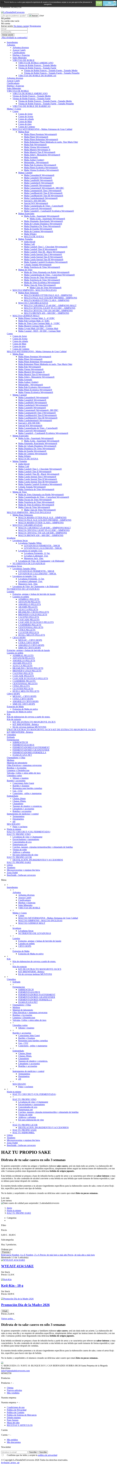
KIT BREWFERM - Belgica (26, 724)
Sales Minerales (20, 57)
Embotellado (12, 796)
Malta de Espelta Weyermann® (38, 229)
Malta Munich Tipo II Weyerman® (39, 152)
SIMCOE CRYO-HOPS (29, 648)
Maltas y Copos (14, 109)
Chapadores (18, 803)
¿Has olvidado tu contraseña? (14, 37)
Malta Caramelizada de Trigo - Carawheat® (43, 206)
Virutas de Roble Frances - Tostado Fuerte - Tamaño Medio (50, 70)
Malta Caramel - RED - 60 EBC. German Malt (39, 331)
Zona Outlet (12, 1143)
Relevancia (6, 1255)
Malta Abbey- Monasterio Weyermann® (42, 155)
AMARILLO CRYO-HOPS (31, 645)
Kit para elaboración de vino (25, 854)
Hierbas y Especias (21, 55)
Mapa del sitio (13, 1422)
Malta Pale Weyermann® (35, 144)
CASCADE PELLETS (29, 619)
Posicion (5, 1252)
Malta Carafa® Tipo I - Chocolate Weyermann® (45, 247)
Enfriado (11, 737)
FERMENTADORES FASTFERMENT (31, 747)
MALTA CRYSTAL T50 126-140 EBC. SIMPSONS (48, 310)
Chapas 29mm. (19, 801)
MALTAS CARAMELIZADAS (33, 303)
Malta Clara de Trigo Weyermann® (40, 285)
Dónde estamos (14, 1417)
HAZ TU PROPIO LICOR (19, 857)
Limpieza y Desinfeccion (18, 770)
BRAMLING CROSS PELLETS (33, 612)
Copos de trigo (25, 124)
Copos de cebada (26, 119)
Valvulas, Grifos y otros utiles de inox (24, 773)
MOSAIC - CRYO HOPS (30, 640)
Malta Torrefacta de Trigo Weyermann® (42, 267)
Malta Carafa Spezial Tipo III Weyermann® (43, 259)
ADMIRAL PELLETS (28, 599)
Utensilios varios (14, 775)
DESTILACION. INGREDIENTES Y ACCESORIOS (38, 860)
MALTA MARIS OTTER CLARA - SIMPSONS (46, 300)
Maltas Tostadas (25, 239)
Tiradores (11, 1137)
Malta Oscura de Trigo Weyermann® (40, 277)
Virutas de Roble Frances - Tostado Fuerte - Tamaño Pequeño (51, 73)
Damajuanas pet (20, 844)
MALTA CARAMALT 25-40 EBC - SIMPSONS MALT (50, 305)
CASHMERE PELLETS (29, 625)
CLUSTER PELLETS (28, 632)
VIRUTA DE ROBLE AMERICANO (35, 63)
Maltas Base (23, 132)
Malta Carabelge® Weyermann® (39, 183)
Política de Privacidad (16, 1410)
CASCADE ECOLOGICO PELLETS (36, 622)
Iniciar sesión (7, 35)
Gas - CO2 (17, 791)
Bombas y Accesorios (16, 768)
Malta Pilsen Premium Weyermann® (40, 134)
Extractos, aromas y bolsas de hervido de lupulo (34, 594)
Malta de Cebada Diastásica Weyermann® (43, 224)
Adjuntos (11, 45)
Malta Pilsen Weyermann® (36, 137)
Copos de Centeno (26, 126)
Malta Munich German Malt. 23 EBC (35, 326)
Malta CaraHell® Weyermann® (38, 180)
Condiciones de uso (16, 1407)
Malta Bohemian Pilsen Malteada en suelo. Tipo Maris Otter (51, 142)
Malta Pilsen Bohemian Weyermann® (41, 139)
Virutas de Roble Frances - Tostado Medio (37, 65)
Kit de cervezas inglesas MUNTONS (29, 727)
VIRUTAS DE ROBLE (24, 60)
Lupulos (10, 591)
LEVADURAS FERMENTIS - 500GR (42, 545)
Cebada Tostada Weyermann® (38, 264)
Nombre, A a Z (19, 1255)
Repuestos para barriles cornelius (27, 788)
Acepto (99, 3)
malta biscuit (29, 241)
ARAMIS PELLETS (28, 607)
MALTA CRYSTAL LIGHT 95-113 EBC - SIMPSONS (49, 308)
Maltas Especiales (26, 213)
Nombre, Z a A (33, 1255)
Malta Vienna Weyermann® (36, 147)
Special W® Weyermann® (36, 203)
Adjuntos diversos (21, 47)
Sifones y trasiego (21, 778)
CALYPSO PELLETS (28, 617)
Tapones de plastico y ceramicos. (27, 806)
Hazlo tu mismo (14, 1091)
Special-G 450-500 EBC (35, 201)
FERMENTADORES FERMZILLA (29, 752)
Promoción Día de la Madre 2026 (25, 1305)
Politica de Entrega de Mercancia (22, 1415)
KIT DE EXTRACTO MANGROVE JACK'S (34, 722)
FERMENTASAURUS (23, 745)
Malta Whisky (30, 234)
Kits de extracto (14, 719)
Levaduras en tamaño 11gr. (30, 550)
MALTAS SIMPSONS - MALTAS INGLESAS (35, 290)
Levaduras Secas (20, 540)
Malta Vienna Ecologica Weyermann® (41, 170)
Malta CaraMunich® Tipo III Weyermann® (43, 195)
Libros (10, 1135)
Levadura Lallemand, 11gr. (36, 556)
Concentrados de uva (22, 842)
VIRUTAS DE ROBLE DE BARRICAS (37, 75)
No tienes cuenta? (27, 26)
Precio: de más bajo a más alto (54, 1255)
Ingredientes (12, 887)
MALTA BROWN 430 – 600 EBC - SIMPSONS (46, 313)
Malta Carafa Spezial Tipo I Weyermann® (43, 254)
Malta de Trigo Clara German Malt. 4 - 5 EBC (39, 323)
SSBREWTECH (20, 742)
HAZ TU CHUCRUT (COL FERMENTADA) (28, 831)
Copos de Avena (25, 116)
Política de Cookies (15, 1412)
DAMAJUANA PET (22, 755)
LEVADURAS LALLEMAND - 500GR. (43, 548)
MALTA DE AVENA (34, 236)
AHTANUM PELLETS (29, 602)
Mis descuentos (14, 1442)
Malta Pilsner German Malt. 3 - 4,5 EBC (36, 318)
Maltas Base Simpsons (28, 292)
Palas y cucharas (20, 826)
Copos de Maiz (25, 121)
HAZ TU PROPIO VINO (19, 834)
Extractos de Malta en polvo (25, 709)
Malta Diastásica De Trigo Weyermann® (42, 226)
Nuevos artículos (14, 1390)
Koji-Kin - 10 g (12, 1285)
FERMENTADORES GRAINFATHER (31, 750)
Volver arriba (8, 1318)
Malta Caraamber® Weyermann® (39, 175)
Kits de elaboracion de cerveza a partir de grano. (28, 717)
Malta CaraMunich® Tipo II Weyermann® (43, 193)
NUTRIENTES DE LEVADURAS (29, 563)
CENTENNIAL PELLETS (30, 627)
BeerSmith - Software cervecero (21, 1145)
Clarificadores (19, 52)
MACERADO (13, 824)
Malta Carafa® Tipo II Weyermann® (40, 249)
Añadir (5, 1311)
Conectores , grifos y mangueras (27, 793)
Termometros (18, 816)
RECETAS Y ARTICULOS (20, 1425)
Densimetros (18, 819)
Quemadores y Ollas (16, 757)
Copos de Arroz (25, 114)
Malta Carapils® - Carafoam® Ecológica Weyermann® (49, 211)
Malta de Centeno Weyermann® (38, 231)
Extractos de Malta (15, 706)
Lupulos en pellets (21, 596)
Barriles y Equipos (21, 786)
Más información (109, 4)
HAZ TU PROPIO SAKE (19, 862)
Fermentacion (13, 740)
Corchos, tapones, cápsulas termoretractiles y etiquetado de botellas (43, 847)
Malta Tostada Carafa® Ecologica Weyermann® (46, 262)
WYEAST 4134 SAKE (17, 1266)
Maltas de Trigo (25, 270)
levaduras (11, 538)
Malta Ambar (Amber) (34, 160)
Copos (15, 111)
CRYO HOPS (19, 637)
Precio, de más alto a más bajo (81, 1255)
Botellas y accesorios (22, 811)
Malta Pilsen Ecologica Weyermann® (41, 167)
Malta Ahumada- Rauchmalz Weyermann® (43, 221)
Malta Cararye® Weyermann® (38, 208)
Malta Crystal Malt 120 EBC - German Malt (38, 328)
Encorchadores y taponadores (26, 839)
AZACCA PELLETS (28, 609)
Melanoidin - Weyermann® (36, 162)
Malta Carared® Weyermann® (38, 185)
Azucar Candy (19, 50)
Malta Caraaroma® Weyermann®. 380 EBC (44, 188)
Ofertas (10, 1388)
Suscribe (33, 1452)
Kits (9, 959)
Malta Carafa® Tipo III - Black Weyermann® (44, 252)
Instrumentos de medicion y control (23, 814)
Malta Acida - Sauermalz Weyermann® (41, 216)
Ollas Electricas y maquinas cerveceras (24, 765)
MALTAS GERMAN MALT (26, 315)
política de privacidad (47, 1455)
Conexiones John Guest (23, 783)
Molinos (10, 760)
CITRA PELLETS (26, 630)
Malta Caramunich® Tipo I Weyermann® (42, 190)
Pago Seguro (12, 1420)
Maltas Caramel (25, 172)
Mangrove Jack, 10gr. (34, 558)
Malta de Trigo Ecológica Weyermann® (42, 282)
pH (14, 821)
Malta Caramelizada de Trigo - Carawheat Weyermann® (49, 275)
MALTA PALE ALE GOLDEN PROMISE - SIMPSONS (50, 298)
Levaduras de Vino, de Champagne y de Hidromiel (41, 561)
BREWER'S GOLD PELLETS (32, 614)
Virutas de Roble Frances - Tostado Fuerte (37, 68)
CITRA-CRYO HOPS (28, 642)
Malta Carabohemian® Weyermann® (41, 198)
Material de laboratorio (17, 763)
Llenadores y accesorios (23, 809)
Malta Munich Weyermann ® (37, 149)
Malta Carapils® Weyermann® (38, 178)
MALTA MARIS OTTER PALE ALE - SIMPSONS (48, 295)
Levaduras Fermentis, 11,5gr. (37, 553)
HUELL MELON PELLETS (31, 635)
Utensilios (11, 979)
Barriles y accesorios (16, 780)
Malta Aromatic (31, 157)
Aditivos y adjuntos (21, 852)
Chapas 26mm (19, 798)
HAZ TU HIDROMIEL (24, 1132)
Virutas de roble (20, 849)
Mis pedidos (12, 1439)
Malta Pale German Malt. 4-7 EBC (34, 321)
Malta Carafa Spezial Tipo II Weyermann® (43, 257)
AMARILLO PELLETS (29, 604)
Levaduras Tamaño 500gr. (30, 543)
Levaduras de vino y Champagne (27, 837)
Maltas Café (29, 244)
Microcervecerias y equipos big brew (23, 1140)
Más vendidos (13, 1393)
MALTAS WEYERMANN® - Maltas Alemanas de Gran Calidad (42, 129)
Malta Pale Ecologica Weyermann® (40, 165)
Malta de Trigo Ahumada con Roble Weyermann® (46, 272)
